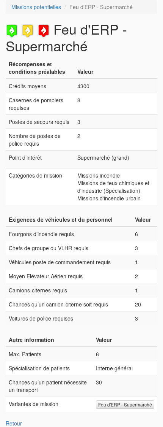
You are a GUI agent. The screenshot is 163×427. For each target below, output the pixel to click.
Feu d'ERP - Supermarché (125, 404)
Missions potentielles (36, 7)
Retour (14, 423)
